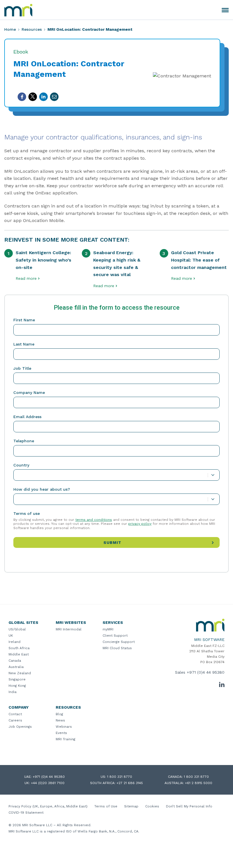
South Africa (19, 648)
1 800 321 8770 (119, 777)
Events (61, 733)
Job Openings (20, 727)
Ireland (14, 642)
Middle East (19, 654)
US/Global (17, 629)
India (12, 692)
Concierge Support (119, 642)
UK (11, 636)
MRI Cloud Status (117, 648)
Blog (59, 714)
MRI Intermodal (69, 629)
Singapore (17, 679)
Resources (32, 29)
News (60, 720)
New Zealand (20, 673)
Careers (15, 720)
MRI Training (65, 739)
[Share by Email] (54, 96)
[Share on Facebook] (22, 96)
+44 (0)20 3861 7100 (48, 783)
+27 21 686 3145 (129, 783)
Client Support (115, 636)
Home (10, 29)
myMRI (108, 629)
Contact (15, 714)
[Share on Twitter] (32, 96)
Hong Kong (17, 686)
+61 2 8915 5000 (198, 783)
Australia (16, 667)
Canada (15, 661)
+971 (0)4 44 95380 (205, 672)
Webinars (64, 727)
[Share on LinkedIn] (43, 96)
